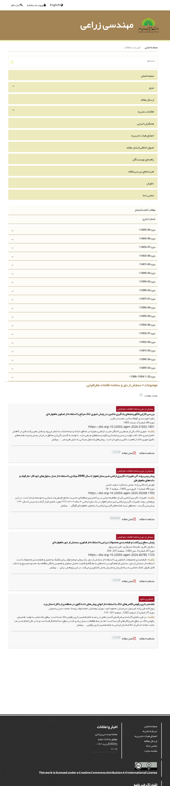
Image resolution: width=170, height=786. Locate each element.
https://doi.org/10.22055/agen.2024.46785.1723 (121, 555)
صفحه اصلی (151, 47)
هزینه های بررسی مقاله (141, 171)
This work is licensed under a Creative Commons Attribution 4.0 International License (98, 773)
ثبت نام (15, 5)
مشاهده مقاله (146, 453)
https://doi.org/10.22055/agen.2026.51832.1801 (121, 427)
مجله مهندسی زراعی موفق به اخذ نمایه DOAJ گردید (106, 739)
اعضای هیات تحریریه (142, 135)
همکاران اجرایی (145, 123)
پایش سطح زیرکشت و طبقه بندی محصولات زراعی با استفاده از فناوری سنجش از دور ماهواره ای (103, 542)
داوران (150, 183)
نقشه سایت (150, 751)
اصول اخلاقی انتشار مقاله (140, 147)
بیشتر (55, 439)
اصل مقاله (123, 453)
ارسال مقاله (147, 100)
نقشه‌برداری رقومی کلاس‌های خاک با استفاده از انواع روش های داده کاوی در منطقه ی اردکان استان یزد (98, 604)
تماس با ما (148, 195)
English (55, 5)
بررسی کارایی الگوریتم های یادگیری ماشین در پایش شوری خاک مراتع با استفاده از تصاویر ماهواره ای (100, 414)
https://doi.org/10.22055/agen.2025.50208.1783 (121, 493)
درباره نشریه (150, 731)
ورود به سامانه (35, 5)
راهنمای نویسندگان (143, 159)
